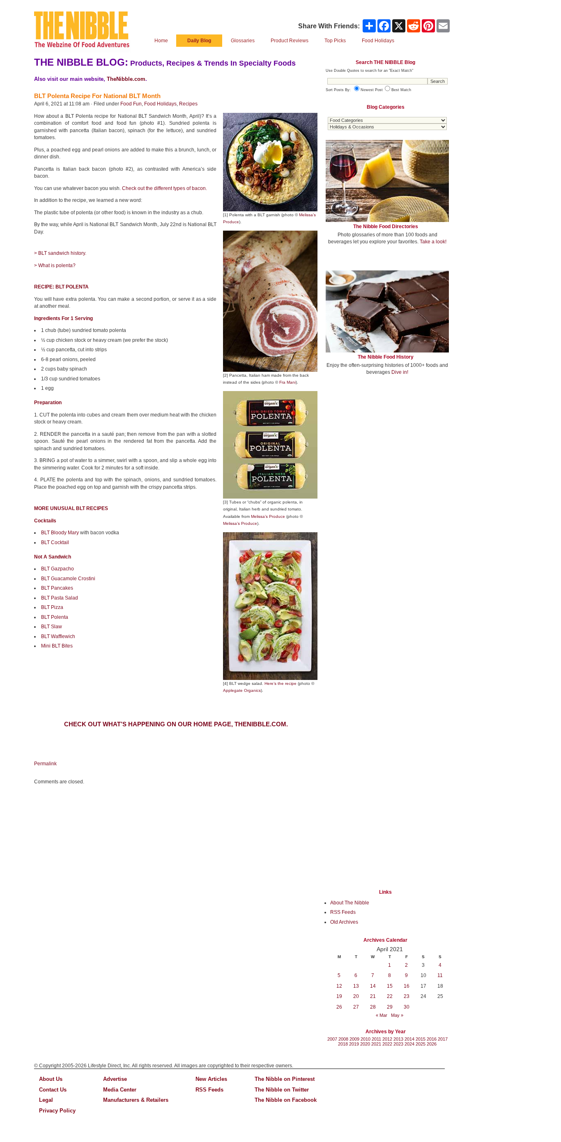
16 (406, 986)
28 (373, 1007)
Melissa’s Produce (268, 516)
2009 (354, 1039)
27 (356, 1007)
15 (390, 986)
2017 (443, 1039)
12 (339, 986)
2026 (432, 1043)
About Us (50, 1079)
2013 (398, 1039)
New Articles (211, 1079)
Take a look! (433, 242)
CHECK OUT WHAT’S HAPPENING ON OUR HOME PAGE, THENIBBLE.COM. (176, 724)
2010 (365, 1039)
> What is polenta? (55, 265)
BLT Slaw (51, 626)
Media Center (119, 1090)
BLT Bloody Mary (60, 533)
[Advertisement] (387, 442)
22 (390, 996)
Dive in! (399, 372)
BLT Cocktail (55, 542)
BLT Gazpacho (57, 569)
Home (161, 40)
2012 (387, 1039)
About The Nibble (349, 903)
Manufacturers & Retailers (135, 1100)
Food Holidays (160, 104)
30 (406, 1007)
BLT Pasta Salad (59, 598)
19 (339, 996)
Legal (46, 1100)
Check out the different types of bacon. (164, 188)
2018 (343, 1043)
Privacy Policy (57, 1111)
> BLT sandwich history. (60, 253)
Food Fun (131, 104)
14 (373, 986)
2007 (332, 1039)
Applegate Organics (242, 690)
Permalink (45, 764)
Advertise (115, 1079)
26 (339, 1007)
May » (397, 1015)
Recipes (188, 104)
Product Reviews (289, 40)
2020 (365, 1043)
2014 (409, 1039)
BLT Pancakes (57, 588)
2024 (409, 1043)
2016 (432, 1039)
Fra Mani (287, 382)
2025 (420, 1043)
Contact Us (53, 1090)
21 (373, 996)
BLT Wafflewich (58, 636)
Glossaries (243, 40)
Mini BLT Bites (57, 646)
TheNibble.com (126, 79)
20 (356, 996)
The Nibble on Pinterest (285, 1079)
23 (406, 996)
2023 (398, 1043)
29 (390, 1007)
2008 (343, 1039)
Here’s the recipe (280, 683)
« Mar (381, 1015)
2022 (387, 1043)
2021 (376, 1043)
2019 (354, 1043)
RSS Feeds (343, 912)
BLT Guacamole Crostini (68, 578)
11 (440, 975)
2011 (376, 1039)
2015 (420, 1039)
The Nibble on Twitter (282, 1090)
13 (356, 986)
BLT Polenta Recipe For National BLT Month (97, 95)
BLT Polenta (54, 617)
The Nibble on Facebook (286, 1100)
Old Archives (344, 922)
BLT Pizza (52, 607)
